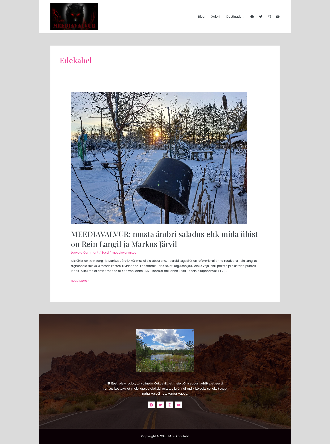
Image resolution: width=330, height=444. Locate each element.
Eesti (105, 252)
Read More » (80, 280)
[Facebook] (252, 16)
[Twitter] (260, 16)
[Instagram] (269, 16)
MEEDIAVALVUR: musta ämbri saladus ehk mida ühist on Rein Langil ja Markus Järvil (164, 239)
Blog (201, 16)
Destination (234, 16)
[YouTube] (278, 16)
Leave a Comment (85, 252)
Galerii (215, 16)
